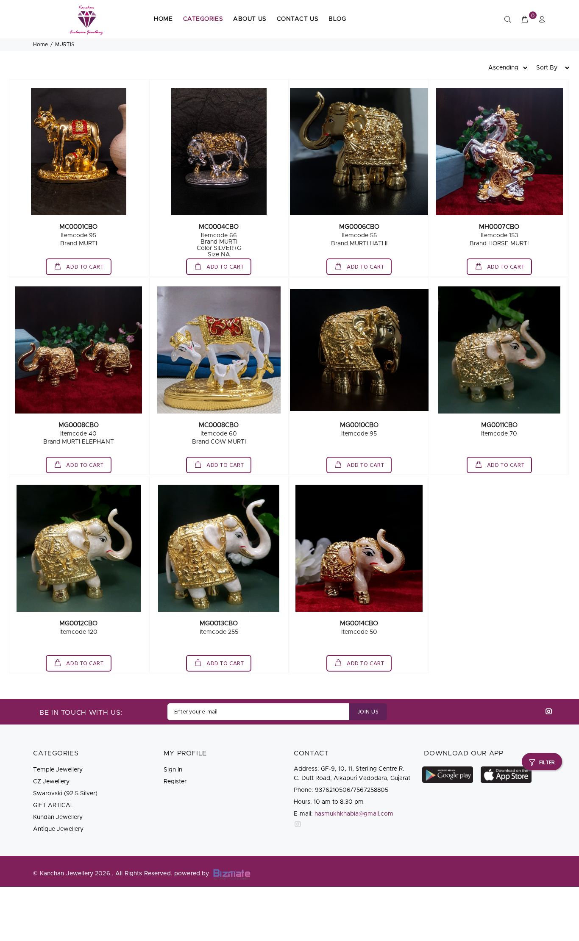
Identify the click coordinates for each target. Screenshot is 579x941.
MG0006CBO (359, 227)
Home (40, 44)
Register (175, 782)
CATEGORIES (203, 19)
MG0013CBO (219, 623)
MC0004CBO (219, 227)
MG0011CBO (499, 425)
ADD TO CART (84, 267)
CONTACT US (298, 19)
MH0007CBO (499, 227)
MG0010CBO (359, 425)
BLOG (337, 19)
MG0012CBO (78, 623)
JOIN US (368, 712)
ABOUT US (249, 19)
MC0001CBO (78, 227)
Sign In (173, 770)
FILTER (547, 763)
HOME (163, 19)
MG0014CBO (359, 623)
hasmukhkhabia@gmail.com (354, 814)
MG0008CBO (78, 425)
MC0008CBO (219, 425)
